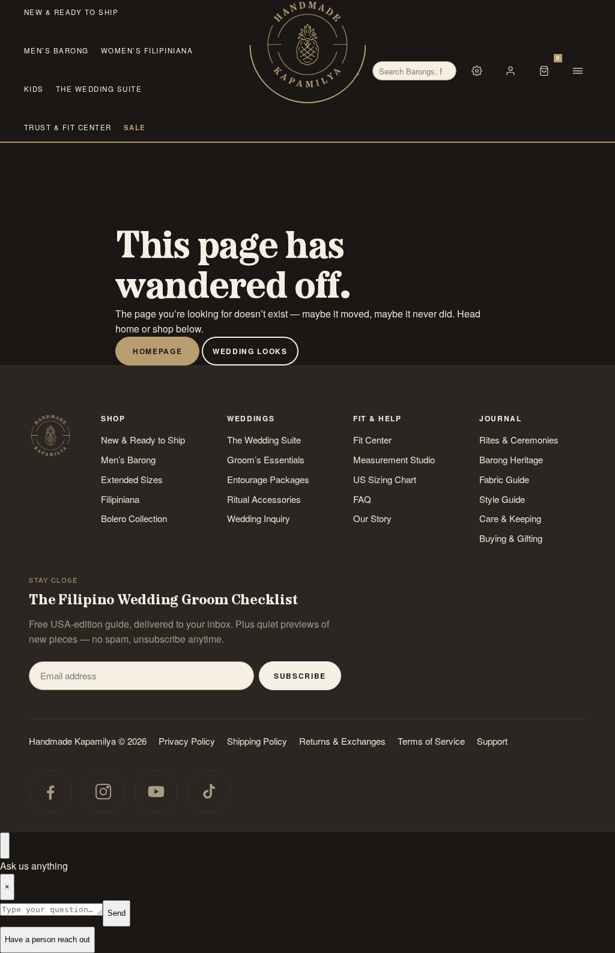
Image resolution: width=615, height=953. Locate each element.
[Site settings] (477, 71)
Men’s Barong (56, 50)
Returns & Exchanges (342, 741)
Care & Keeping (510, 518)
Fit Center (372, 439)
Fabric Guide (504, 479)
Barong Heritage (511, 459)
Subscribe (300, 675)
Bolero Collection (134, 518)
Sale (135, 127)
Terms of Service (431, 741)
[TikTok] (209, 791)
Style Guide (502, 499)
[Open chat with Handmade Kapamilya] (5, 845)
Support (492, 741)
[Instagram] (103, 791)
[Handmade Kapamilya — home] (307, 45)
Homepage (157, 351)
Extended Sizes (132, 479)
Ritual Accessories (264, 499)
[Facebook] (50, 791)
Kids (34, 89)
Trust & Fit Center (68, 127)
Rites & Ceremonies (519, 439)
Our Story (372, 518)
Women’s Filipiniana (147, 50)
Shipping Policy (257, 741)
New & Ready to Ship (71, 12)
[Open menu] (578, 71)
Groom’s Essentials (265, 459)
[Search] (354, 71)
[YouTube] (156, 791)
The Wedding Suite (99, 89)
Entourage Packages (268, 479)
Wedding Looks (250, 351)
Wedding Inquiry (258, 518)
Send (117, 913)
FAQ (362, 499)
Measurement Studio (394, 459)
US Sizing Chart (384, 479)
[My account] (510, 71)
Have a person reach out (47, 939)
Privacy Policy (187, 741)
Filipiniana (120, 499)
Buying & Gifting (510, 538)
